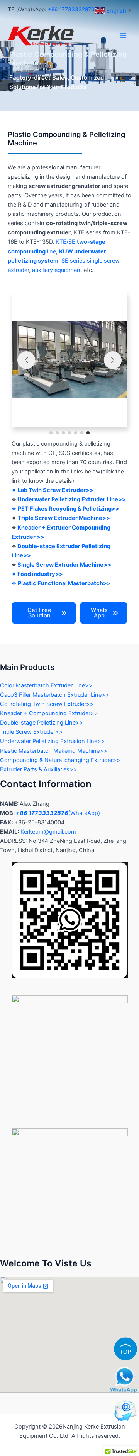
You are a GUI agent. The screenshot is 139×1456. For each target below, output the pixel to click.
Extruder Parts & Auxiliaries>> (38, 769)
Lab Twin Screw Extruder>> (55, 490)
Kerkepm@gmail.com (48, 831)
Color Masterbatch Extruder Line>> (46, 685)
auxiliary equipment (57, 270)
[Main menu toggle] (123, 35)
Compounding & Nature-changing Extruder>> (60, 760)
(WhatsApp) (58, 813)
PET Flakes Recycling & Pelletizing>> (68, 508)
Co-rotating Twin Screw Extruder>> (47, 704)
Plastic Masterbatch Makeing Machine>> (53, 750)
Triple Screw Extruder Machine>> (64, 517)
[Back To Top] (125, 1348)
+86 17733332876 (70, 9)
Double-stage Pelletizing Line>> (41, 722)
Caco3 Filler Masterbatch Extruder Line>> (54, 694)
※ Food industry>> (37, 574)
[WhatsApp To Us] (123, 1379)
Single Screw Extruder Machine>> (64, 564)
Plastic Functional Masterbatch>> (64, 583)
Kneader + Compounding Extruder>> (49, 713)
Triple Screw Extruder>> (31, 731)
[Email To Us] (125, 1409)
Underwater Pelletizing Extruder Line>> (71, 499)
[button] (51, 432)
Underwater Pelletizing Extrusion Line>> (52, 741)
